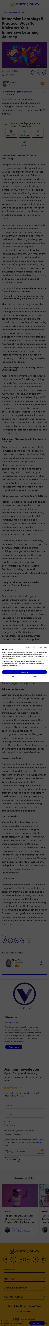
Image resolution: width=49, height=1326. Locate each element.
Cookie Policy (42, 647)
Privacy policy (30, 647)
